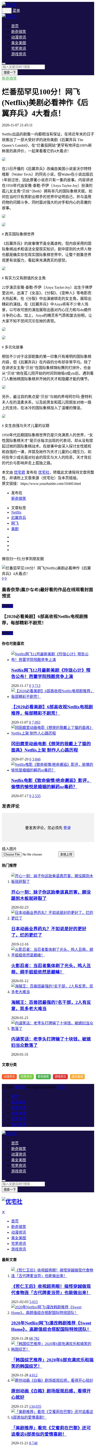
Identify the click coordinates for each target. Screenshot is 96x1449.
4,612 (33, 1375)
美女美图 (18, 43)
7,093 (36, 722)
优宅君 (19, 472)
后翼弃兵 (18, 518)
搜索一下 (10, 72)
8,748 (33, 1443)
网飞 (15, 523)
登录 (67, 828)
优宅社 (43, 472)
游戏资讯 (18, 54)
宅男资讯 (18, 48)
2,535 (36, 796)
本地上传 (66, 854)
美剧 (15, 529)
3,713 (36, 686)
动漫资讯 (18, 37)
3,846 (36, 759)
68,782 (34, 1338)
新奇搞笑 (18, 32)
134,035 (35, 1406)
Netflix (16, 512)
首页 (15, 26)
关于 (61, 1087)
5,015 (33, 1302)
